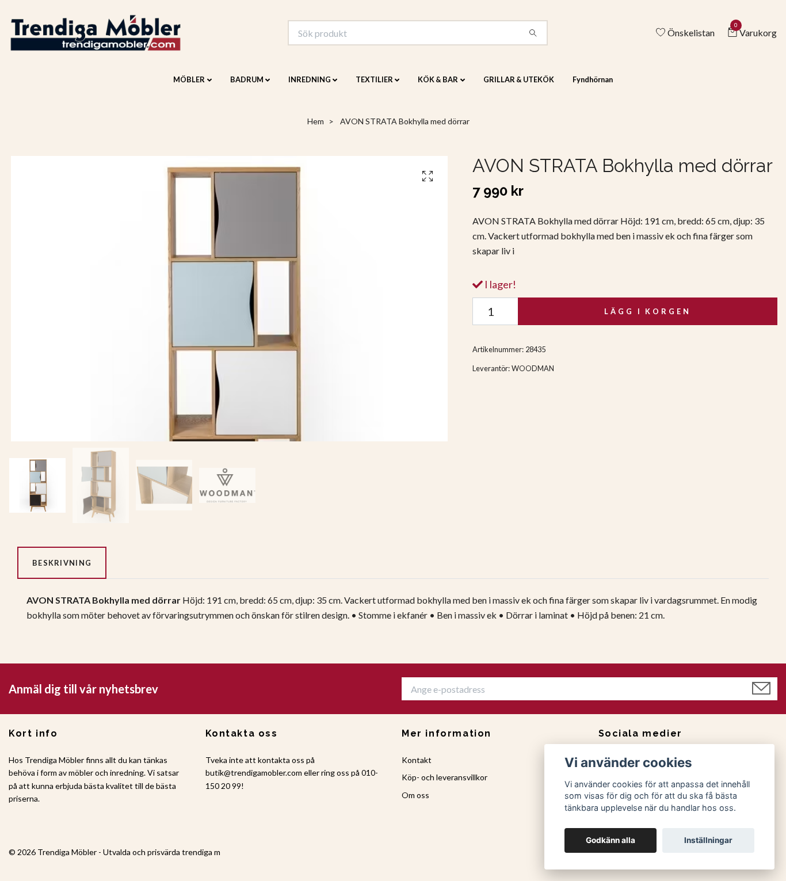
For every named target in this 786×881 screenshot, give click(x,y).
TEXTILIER (374, 87)
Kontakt (417, 767)
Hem (315, 129)
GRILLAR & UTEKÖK (518, 87)
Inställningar (708, 840)
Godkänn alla (610, 840)
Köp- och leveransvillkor (444, 785)
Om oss (415, 802)
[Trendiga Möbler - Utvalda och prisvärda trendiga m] (113, 37)
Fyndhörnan (593, 87)
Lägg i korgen (647, 318)
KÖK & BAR (438, 87)
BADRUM (247, 87)
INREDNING (309, 87)
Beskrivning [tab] (61, 570)
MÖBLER (189, 87)
